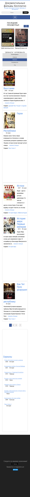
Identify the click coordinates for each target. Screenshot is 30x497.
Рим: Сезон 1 (12, 319)
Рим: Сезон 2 (12, 148)
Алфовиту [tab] (14, 59)
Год (15, 65)
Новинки (15, 57)
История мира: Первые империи (21, 222)
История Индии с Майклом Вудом (17, 213)
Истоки (20, 185)
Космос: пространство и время (13, 378)
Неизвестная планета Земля (12, 384)
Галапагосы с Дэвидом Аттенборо (13, 372)
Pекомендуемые (14, 54)
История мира (12, 246)
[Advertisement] (15, 166)
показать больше (9, 103)
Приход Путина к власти (22, 48)
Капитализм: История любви (12, 398)
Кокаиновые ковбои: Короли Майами (14, 366)
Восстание (9, 88)
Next (27, 26)
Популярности (14, 62)
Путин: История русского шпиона (13, 360)
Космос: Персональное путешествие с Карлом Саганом (15, 391)
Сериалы (7, 356)
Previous (25, 26)
